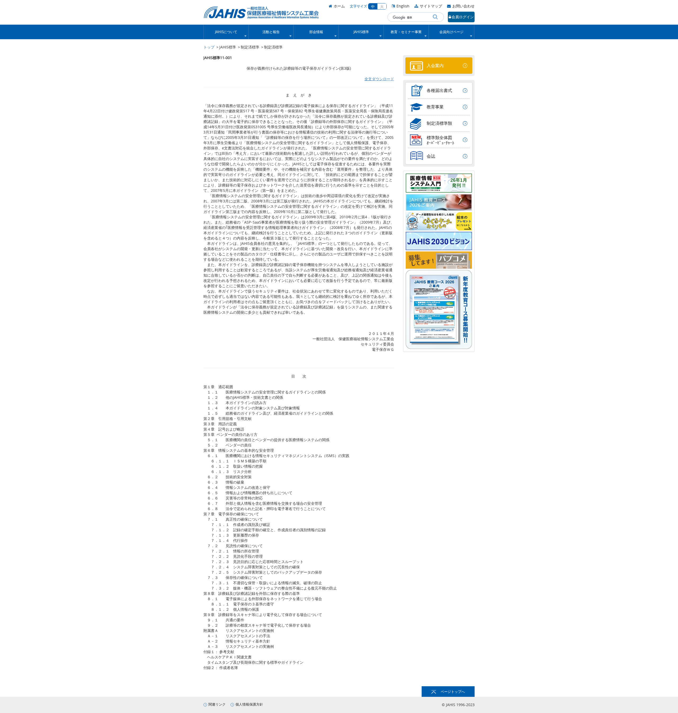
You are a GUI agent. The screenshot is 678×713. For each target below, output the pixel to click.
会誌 (431, 156)
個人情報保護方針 (249, 704)
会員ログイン (463, 16)
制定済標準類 (439, 123)
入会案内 (435, 65)
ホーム (339, 5)
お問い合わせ (463, 5)
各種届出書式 (439, 90)
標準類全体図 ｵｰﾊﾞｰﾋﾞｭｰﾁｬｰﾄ (440, 140)
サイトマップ (431, 5)
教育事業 (435, 107)
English (402, 5)
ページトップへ (453, 691)
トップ (209, 47)
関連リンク (217, 704)
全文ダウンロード (379, 78)
